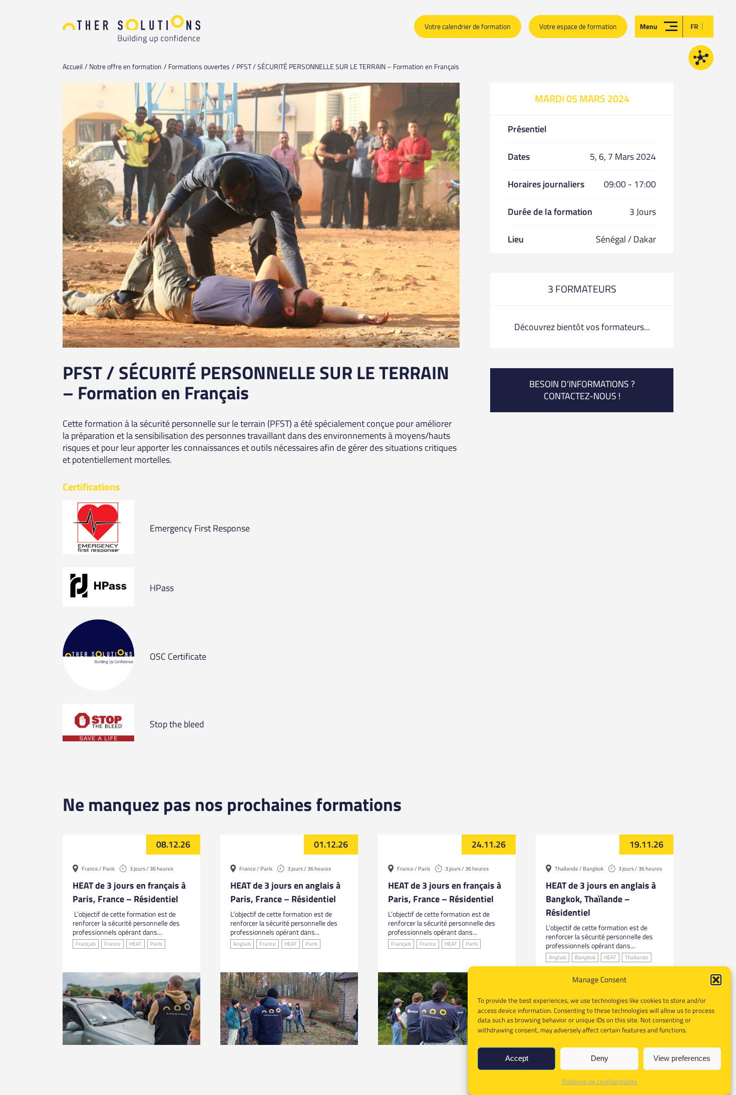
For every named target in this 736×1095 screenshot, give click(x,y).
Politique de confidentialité (599, 1081)
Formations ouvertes (199, 66)
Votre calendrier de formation (468, 26)
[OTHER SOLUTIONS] (131, 33)
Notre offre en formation (125, 66)
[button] (716, 980)
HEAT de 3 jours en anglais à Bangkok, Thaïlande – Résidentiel (601, 899)
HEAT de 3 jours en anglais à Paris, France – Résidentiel (285, 892)
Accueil (73, 66)
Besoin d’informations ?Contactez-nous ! (582, 390)
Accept (516, 1058)
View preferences (681, 1058)
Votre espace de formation (578, 26)
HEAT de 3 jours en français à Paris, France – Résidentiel (129, 892)
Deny (599, 1058)
